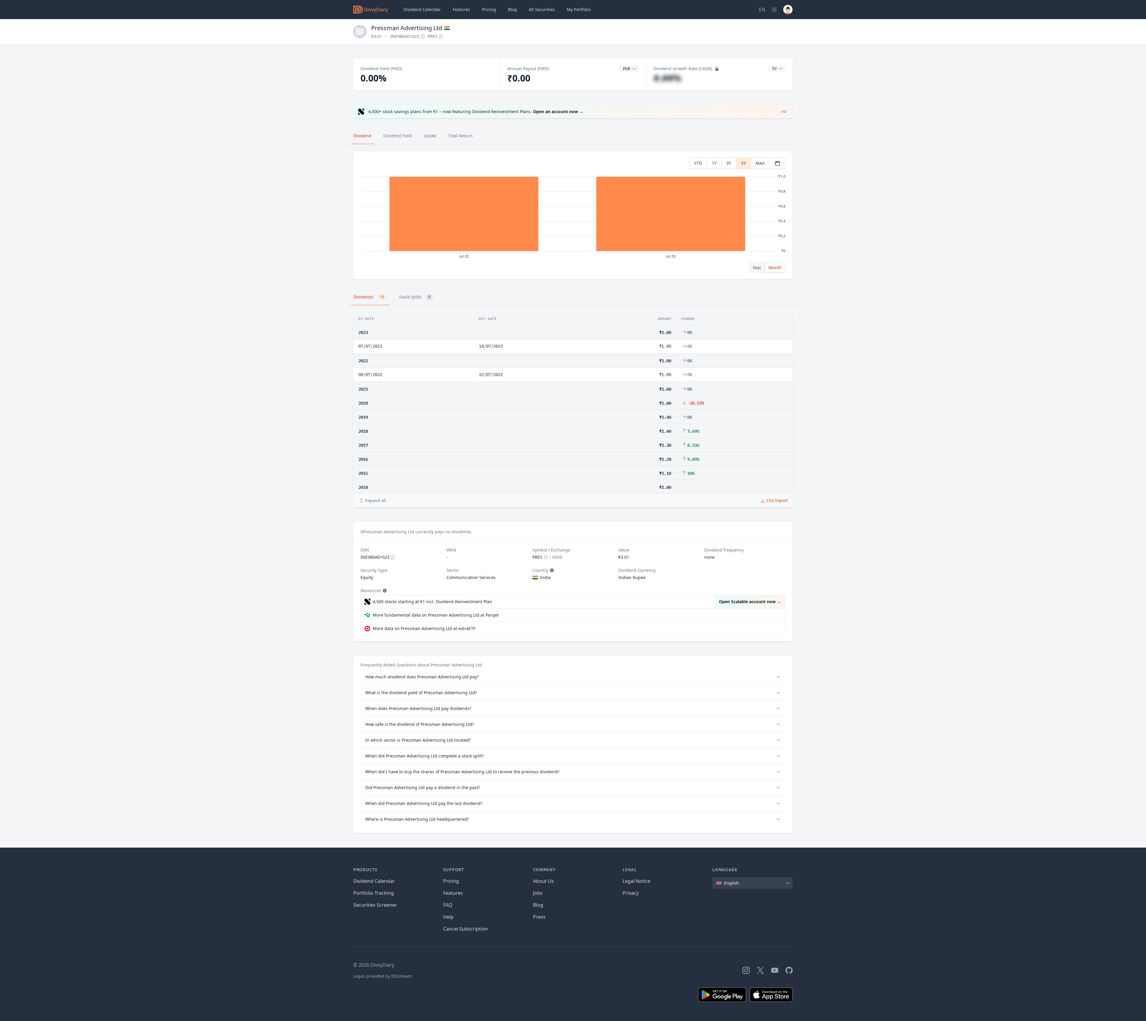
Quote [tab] (430, 135)
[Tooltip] (551, 570)
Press (539, 917)
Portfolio (579, 9)
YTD (698, 163)
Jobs (538, 893)
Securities (542, 9)
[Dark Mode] (774, 9)
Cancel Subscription (465, 928)
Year (757, 267)
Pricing (489, 9)
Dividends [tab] (368, 297)
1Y (714, 163)
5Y (743, 163)
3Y (728, 163)
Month (775, 267)
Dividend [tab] (362, 135)
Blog (538, 905)
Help (448, 917)
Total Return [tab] (460, 135)
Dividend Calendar (422, 9)
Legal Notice (636, 881)
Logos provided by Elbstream (382, 976)
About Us (543, 881)
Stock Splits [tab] (414, 297)
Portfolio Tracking (373, 893)
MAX (760, 163)
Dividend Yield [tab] (397, 135)
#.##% (667, 78)
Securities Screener (375, 905)
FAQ (447, 905)
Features (461, 9)
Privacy (631, 893)
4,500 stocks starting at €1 (432, 601)
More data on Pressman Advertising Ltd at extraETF (424, 628)
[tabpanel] (573, 216)
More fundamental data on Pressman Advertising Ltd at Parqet (436, 615)
